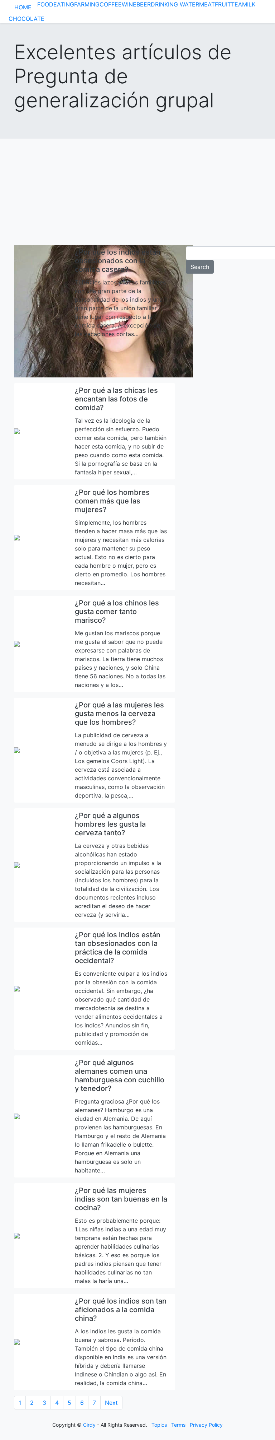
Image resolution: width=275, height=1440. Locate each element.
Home (23, 7)
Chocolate (26, 18)
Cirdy (89, 1425)
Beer (143, 4)
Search (199, 266)
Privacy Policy (206, 1425)
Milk (248, 4)
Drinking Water (175, 4)
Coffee (111, 4)
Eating (63, 4)
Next (111, 1402)
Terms (178, 1425)
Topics (159, 1425)
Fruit (223, 4)
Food (45, 4)
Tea (236, 4)
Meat (207, 4)
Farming (87, 4)
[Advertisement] (137, 189)
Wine (129, 4)
